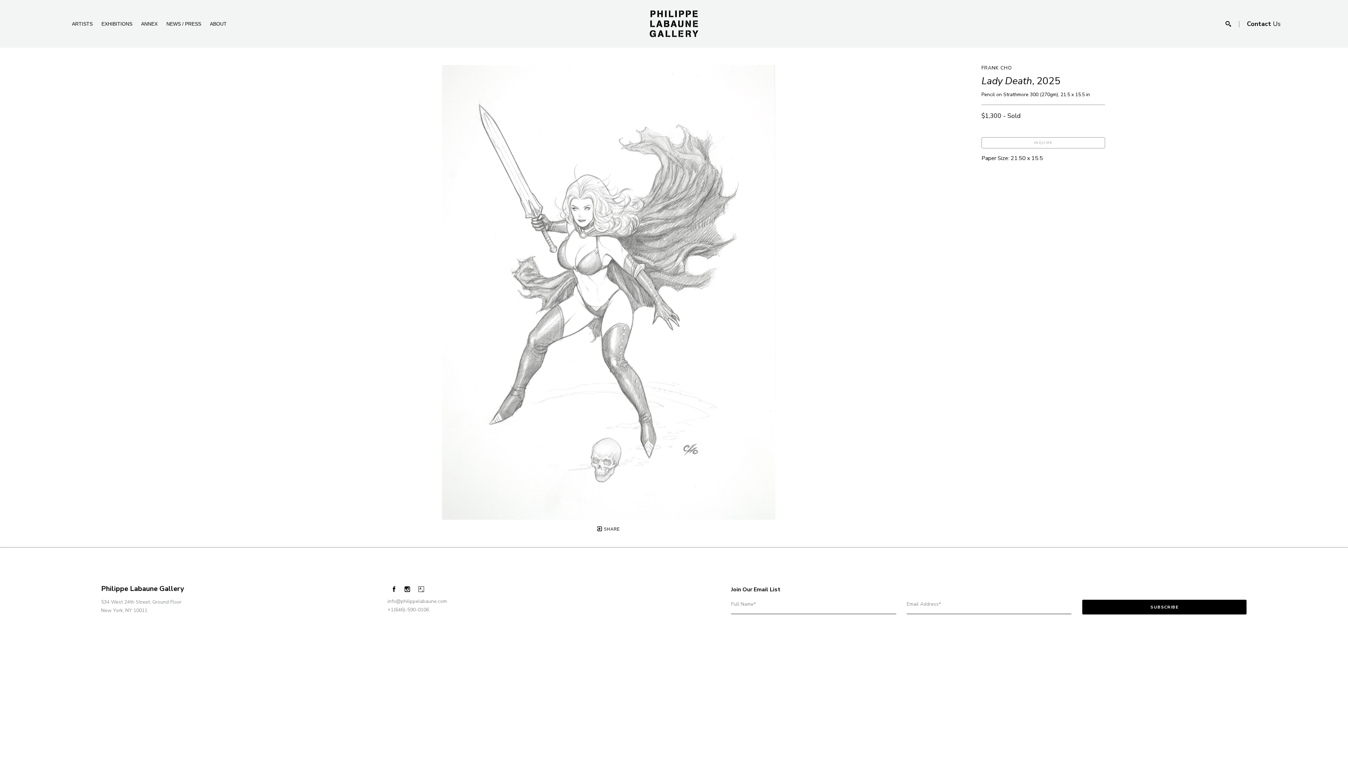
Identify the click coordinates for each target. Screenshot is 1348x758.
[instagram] (407, 589)
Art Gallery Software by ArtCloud (70, 627)
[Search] (1228, 24)
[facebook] (394, 589)
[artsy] (421, 589)
